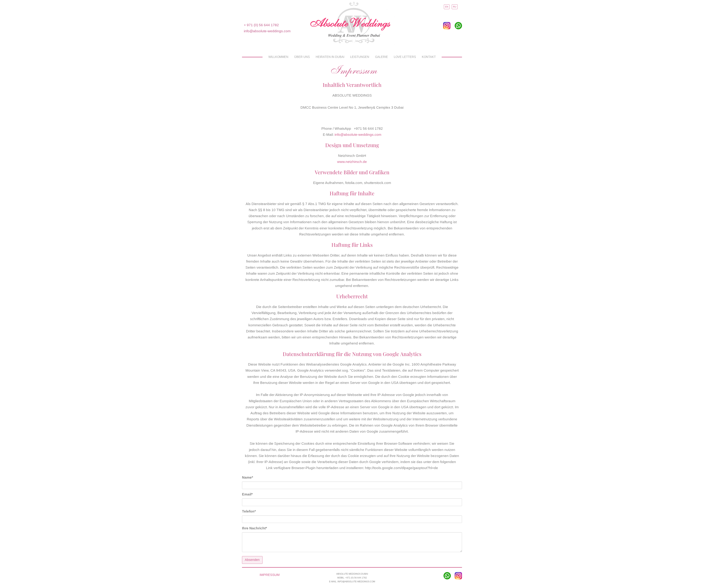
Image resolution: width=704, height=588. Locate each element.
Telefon (250, 511)
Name (250, 477)
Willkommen (278, 56)
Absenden (252, 560)
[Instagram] (446, 25)
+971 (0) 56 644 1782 (356, 577)
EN (446, 6)
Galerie (381, 56)
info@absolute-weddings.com (267, 31)
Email (250, 494)
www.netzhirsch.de (352, 162)
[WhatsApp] (458, 25)
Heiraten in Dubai (330, 56)
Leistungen (359, 56)
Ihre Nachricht (254, 528)
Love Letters (405, 56)
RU (454, 6)
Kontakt (429, 56)
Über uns (302, 56)
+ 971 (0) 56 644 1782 (261, 25)
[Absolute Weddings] (352, 24)
